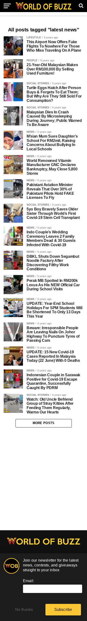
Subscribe (63, 609)
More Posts (44, 423)
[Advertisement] (43, 478)
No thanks (24, 609)
